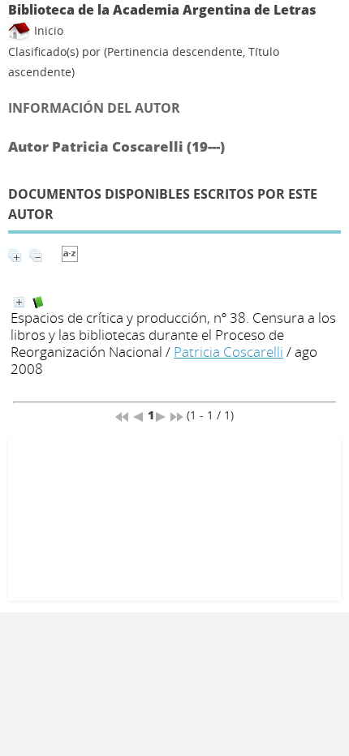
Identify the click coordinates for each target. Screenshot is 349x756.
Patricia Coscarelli (228, 351)
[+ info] (19, 302)
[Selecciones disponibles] (70, 257)
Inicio (47, 30)
